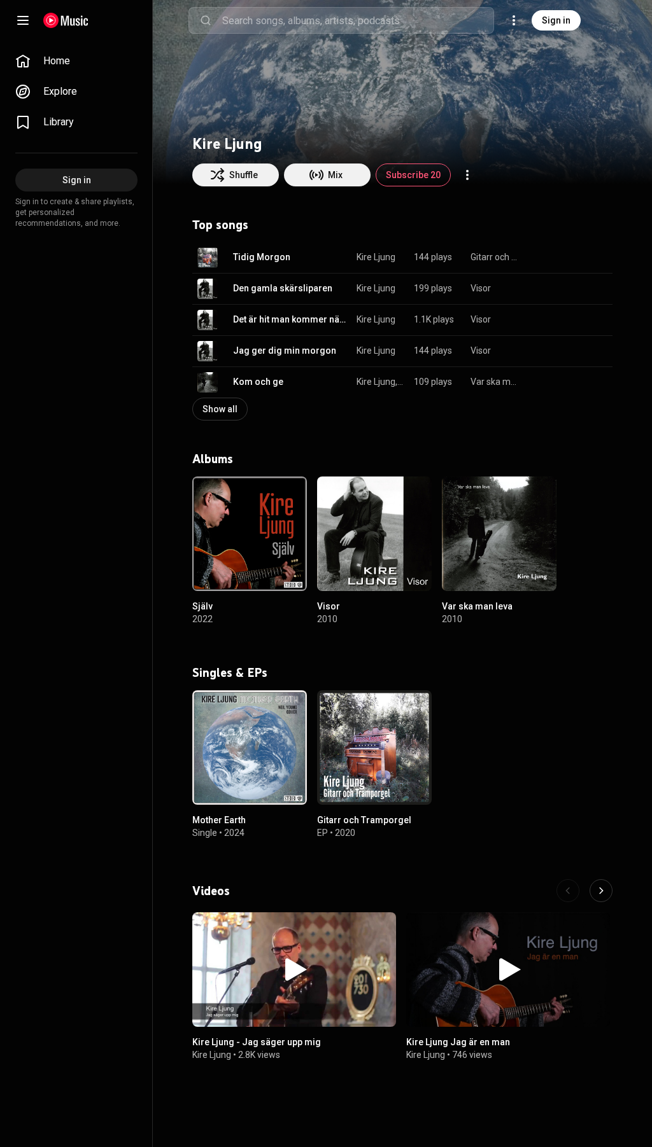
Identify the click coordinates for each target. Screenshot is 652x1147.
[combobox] (357, 20)
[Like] (538, 257)
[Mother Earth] (249, 747)
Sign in (556, 20)
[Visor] (374, 533)
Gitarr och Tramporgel (494, 257)
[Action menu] (467, 174)
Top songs (220, 224)
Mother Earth (219, 820)
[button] (207, 257)
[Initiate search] (205, 20)
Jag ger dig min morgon (284, 350)
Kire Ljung (376, 257)
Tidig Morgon (261, 257)
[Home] (66, 20)
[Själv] (249, 533)
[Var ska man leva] (499, 533)
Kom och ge (258, 382)
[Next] (601, 890)
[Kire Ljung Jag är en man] (508, 969)
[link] (76, 61)
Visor (481, 288)
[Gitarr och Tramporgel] (374, 747)
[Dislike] (562, 257)
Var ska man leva (494, 382)
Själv (202, 606)
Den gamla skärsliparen (282, 288)
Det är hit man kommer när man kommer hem (290, 319)
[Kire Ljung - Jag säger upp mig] (294, 969)
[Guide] (23, 20)
